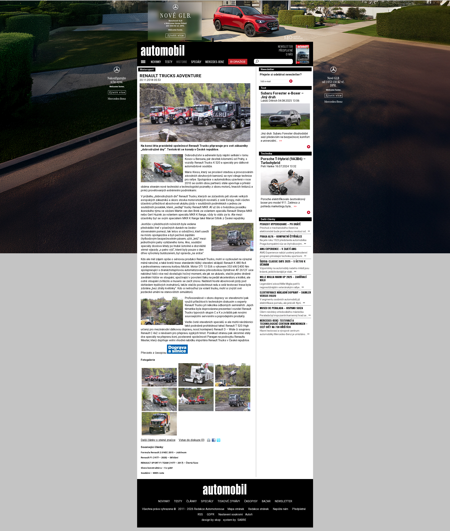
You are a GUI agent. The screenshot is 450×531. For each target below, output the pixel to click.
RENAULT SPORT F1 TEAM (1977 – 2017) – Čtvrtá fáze (169, 462)
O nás (289, 54)
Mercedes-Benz (214, 62)
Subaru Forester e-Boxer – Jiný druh (282, 95)
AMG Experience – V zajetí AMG (278, 249)
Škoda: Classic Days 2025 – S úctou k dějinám (282, 262)
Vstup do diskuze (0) (191, 440)
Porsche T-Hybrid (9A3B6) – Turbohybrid (283, 161)
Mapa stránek (235, 509)
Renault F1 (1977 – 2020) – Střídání (159, 457)
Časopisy (251, 501)
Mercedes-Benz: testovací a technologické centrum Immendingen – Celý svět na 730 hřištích (283, 323)
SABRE (241, 520)
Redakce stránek (258, 509)
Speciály (196, 62)
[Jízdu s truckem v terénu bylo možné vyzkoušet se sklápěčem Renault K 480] (232, 410)
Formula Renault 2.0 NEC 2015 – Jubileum (164, 452)
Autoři (248, 514)
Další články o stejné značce (158, 440)
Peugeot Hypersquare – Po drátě (280, 224)
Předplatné (286, 50)
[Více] (308, 147)
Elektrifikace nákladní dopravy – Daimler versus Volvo (285, 293)
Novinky (156, 62)
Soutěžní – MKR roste (152, 473)
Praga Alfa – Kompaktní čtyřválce (281, 236)
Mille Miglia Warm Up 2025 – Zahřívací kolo (283, 278)
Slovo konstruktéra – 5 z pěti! (157, 468)
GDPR (210, 514)
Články (191, 501)
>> (280, 140)
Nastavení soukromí (230, 514)
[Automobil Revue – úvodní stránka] (167, 70)
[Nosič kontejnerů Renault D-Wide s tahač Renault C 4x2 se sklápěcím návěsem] (196, 410)
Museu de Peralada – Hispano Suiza (281, 308)
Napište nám (280, 509)
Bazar (266, 501)
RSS (200, 514)
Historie (181, 62)
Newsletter (285, 46)
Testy (168, 62)
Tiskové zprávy (229, 501)
